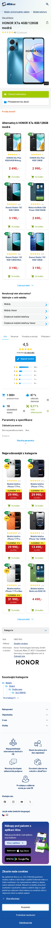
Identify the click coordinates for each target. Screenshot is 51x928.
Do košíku (16, 177)
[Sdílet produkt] (47, 22)
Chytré (12, 686)
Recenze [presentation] (14, 336)
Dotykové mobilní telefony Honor (19, 323)
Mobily (7, 304)
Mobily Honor (10, 310)
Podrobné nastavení (25, 915)
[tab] (5, 336)
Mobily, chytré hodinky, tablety (17, 12)
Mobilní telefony (40, 12)
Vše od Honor (7, 18)
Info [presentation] (5, 336)
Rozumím (25, 907)
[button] (25, 709)
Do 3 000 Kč (21, 693)
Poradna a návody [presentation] (30, 336)
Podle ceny (17, 689)
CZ (7, 815)
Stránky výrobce (21, 643)
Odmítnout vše (25, 923)
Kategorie (8, 630)
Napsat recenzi (27, 359)
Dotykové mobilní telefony (16, 316)
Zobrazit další (23, 285)
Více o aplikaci (13, 843)
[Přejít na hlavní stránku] (9, 4)
